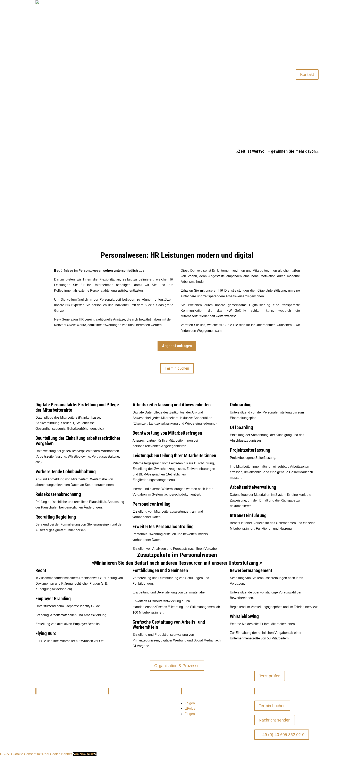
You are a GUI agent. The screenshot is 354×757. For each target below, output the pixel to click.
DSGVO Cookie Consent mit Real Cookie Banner (36, 754)
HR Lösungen (281, 18)
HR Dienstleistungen (277, 55)
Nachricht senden (274, 720)
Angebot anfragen (177, 345)
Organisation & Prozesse (177, 665)
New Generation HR (277, 93)
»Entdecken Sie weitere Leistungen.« (177, 651)
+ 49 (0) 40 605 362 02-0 (281, 734)
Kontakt (307, 74)
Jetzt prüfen (269, 676)
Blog (291, 130)
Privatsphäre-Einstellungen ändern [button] (130, 723)
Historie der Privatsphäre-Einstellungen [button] (133, 731)
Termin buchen (177, 368)
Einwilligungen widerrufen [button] (124, 740)
